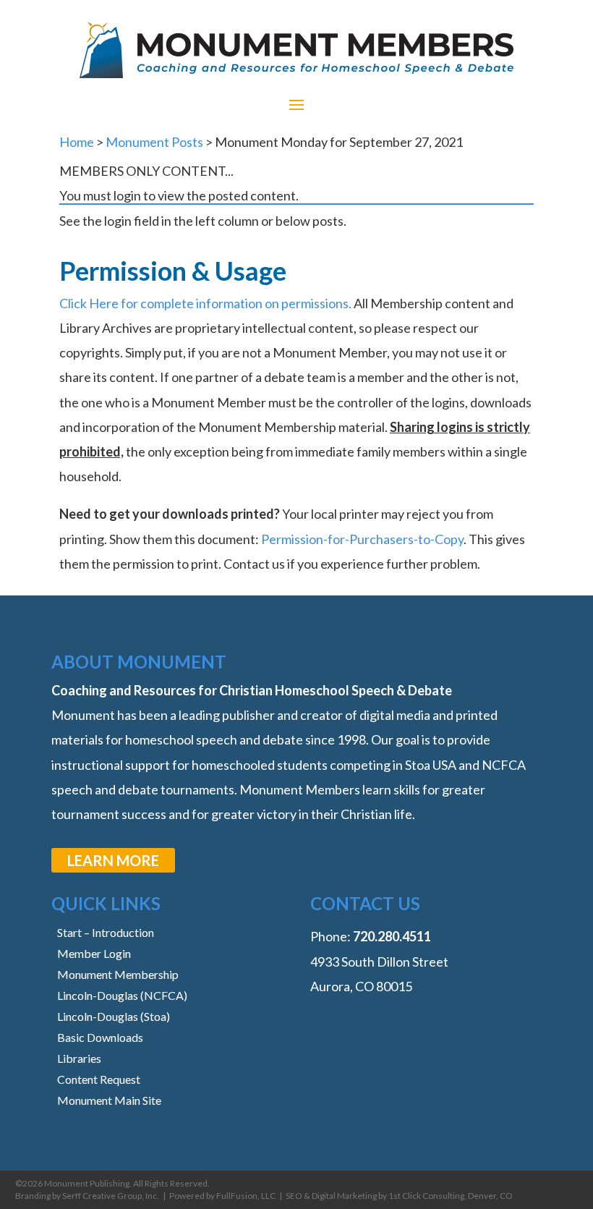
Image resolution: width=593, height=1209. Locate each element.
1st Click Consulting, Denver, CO (450, 1195)
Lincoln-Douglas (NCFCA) (122, 995)
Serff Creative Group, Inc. (110, 1195)
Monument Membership (118, 974)
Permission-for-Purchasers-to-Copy (362, 539)
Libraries (79, 1058)
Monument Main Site (109, 1100)
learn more (113, 860)
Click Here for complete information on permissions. (205, 303)
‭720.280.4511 (392, 936)
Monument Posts (154, 142)
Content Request (98, 1079)
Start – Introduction (105, 932)
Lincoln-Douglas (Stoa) (113, 1016)
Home (76, 142)
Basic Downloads (100, 1037)
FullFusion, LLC (246, 1195)
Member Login (94, 953)
